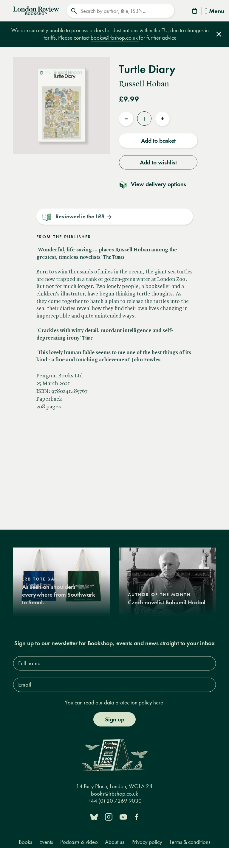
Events (46, 841)
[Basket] (195, 12)
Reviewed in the (79, 216)
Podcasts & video (79, 841)
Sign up (114, 719)
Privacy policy (146, 841)
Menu (216, 11)
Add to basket (158, 140)
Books (25, 841)
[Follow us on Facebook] (136, 816)
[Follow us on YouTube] (123, 816)
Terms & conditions (190, 841)
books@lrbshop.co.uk (115, 37)
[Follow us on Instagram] (108, 816)
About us (114, 841)
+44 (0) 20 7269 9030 (115, 800)
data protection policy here (133, 702)
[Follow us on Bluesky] (94, 816)
